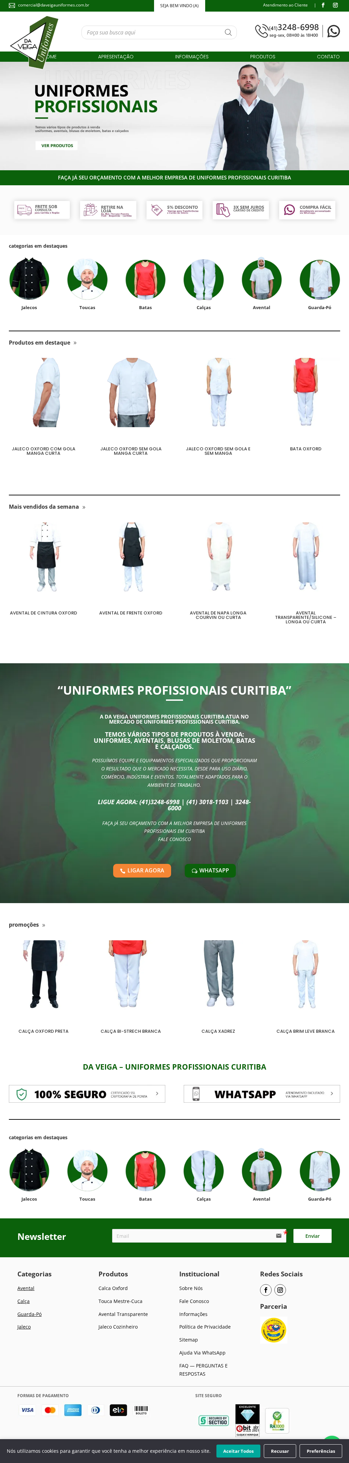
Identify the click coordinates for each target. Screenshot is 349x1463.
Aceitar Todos (238, 1451)
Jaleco (24, 1326)
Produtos (262, 57)
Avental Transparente (123, 1314)
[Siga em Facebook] (323, 5)
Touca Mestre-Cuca (120, 1301)
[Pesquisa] (228, 32)
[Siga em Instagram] (335, 5)
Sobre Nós (191, 1288)
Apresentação (116, 57)
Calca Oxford (113, 1288)
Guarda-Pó (29, 1314)
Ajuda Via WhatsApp (202, 1352)
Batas (145, 307)
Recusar (280, 1451)
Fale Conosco (194, 1301)
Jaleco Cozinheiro (118, 1326)
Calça (23, 1301)
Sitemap (188, 1339)
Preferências (321, 1451)
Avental (25, 1288)
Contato (328, 57)
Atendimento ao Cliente (285, 5)
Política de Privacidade (205, 1326)
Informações (192, 57)
